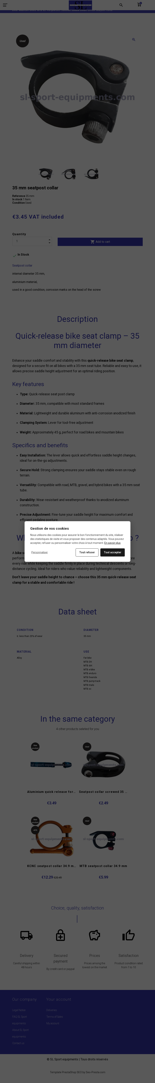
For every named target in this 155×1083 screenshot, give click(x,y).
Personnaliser (39, 552)
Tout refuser (87, 552)
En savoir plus (112, 542)
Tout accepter (112, 552)
